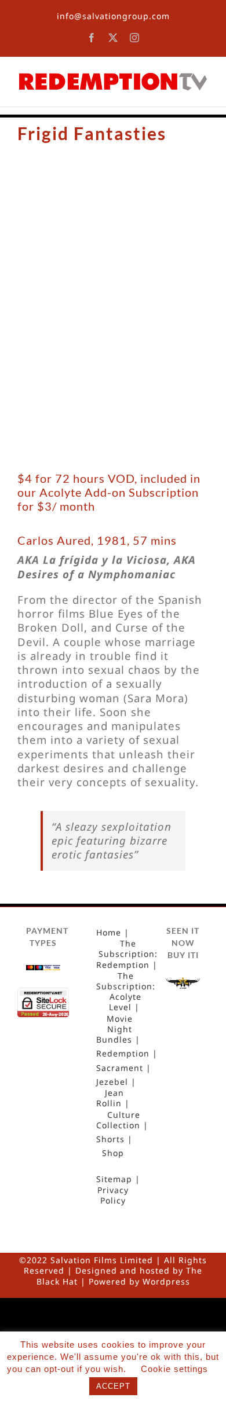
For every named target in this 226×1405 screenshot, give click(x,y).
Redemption (123, 1053)
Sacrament (119, 1068)
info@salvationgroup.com (113, 15)
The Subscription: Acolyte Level (125, 992)
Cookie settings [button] (174, 1369)
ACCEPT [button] (113, 1386)
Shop (113, 1153)
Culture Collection (118, 1120)
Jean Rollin (110, 1098)
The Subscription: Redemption (127, 954)
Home (108, 932)
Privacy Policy (113, 1195)
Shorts (110, 1139)
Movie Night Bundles (114, 1029)
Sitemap (114, 1179)
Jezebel (112, 1082)
